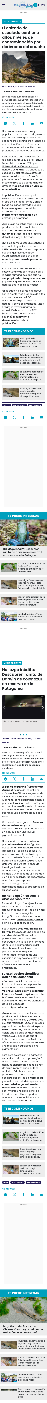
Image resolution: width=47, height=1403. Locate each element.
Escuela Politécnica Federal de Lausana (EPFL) (22, 161)
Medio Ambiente (12, 21)
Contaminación (19, 405)
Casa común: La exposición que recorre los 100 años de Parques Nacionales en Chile (31, 1393)
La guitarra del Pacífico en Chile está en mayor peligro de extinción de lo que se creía (32, 376)
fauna (5, 1182)
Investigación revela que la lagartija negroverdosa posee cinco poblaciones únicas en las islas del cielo (31, 392)
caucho (6, 405)
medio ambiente (35, 405)
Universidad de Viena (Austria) (20, 166)
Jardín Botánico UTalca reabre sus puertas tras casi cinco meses (30, 617)
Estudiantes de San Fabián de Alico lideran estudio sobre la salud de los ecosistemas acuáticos (31, 359)
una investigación (29, 156)
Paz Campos (8, 86)
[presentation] (4, 707)
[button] (20, 734)
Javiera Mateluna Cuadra (14, 738)
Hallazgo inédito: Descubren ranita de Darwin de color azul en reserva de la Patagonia (30, 342)
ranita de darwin (33, 1182)
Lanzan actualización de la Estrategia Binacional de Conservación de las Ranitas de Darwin (31, 601)
